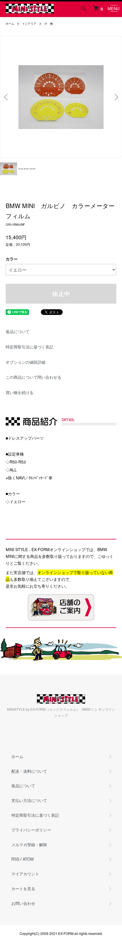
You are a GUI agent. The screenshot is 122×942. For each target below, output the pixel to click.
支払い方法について (29, 800)
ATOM (28, 859)
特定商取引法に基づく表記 (29, 347)
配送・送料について (29, 771)
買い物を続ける (19, 392)
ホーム (10, 24)
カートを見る (23, 888)
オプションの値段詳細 (25, 362)
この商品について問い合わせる (33, 377)
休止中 (61, 293)
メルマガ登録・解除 (29, 844)
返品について (18, 331)
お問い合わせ (23, 903)
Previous (6, 97)
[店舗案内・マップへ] (61, 607)
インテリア (29, 24)
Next (115, 97)
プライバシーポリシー (31, 830)
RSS (15, 859)
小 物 (48, 24)
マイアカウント (25, 874)
